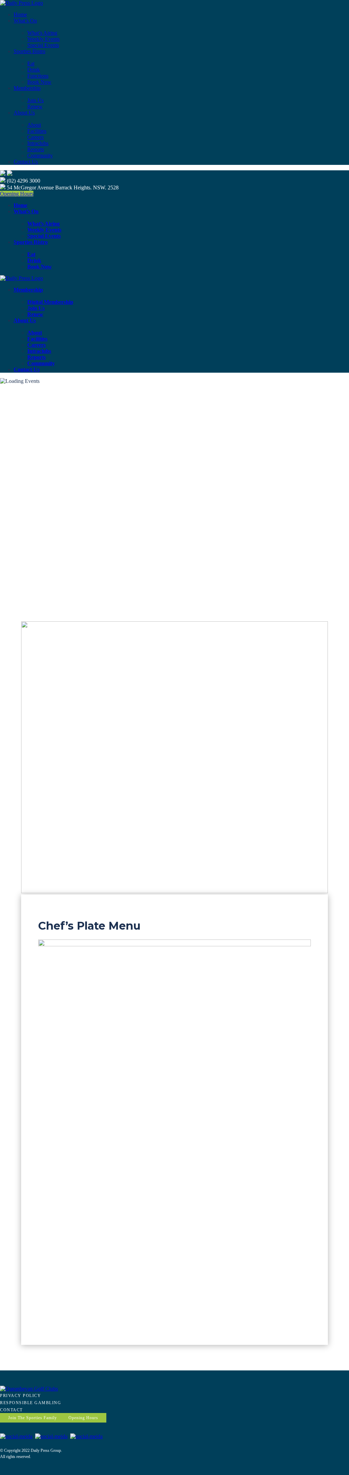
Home (20, 14)
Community (40, 155)
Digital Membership (50, 302)
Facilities (36, 131)
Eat (30, 63)
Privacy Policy (20, 1395)
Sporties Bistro (29, 51)
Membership (27, 88)
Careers (35, 137)
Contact (11, 1410)
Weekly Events (43, 39)
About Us (24, 112)
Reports (35, 149)
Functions (37, 76)
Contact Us (26, 162)
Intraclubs (37, 143)
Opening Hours (16, 194)
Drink (33, 70)
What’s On (25, 21)
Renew (35, 106)
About (34, 125)
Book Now (39, 82)
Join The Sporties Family (32, 1418)
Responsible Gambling (30, 1402)
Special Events (43, 45)
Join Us (35, 100)
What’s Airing (42, 33)
